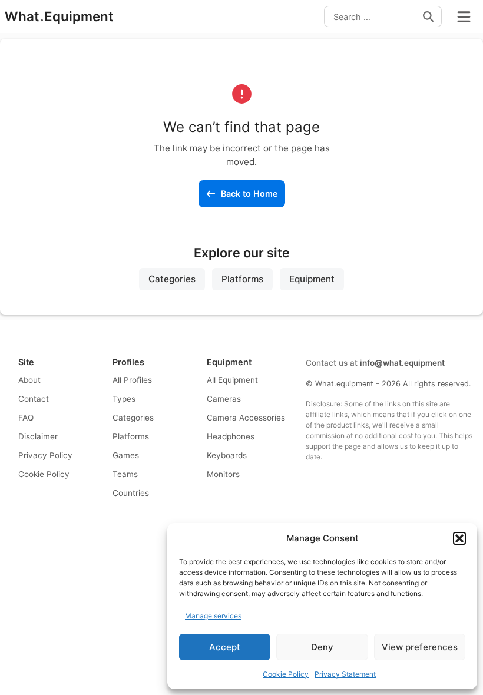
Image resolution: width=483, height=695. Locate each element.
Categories (172, 278)
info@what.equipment (402, 363)
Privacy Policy (45, 455)
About (29, 380)
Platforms (242, 278)
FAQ (26, 417)
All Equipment (232, 380)
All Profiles (132, 380)
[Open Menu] (463, 16)
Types (124, 398)
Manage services (213, 615)
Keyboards (227, 455)
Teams (125, 474)
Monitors (223, 474)
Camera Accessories (246, 417)
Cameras (224, 398)
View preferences (420, 647)
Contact (33, 398)
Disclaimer (38, 436)
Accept (224, 647)
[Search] (428, 16)
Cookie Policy (286, 674)
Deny (322, 647)
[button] (459, 538)
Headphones (230, 436)
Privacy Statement (345, 674)
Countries (131, 493)
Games (126, 455)
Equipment (312, 278)
